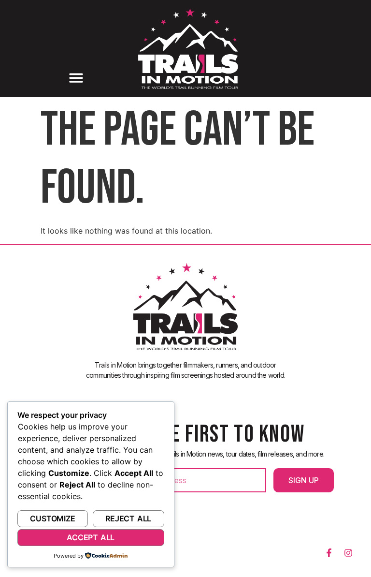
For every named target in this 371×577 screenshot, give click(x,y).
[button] (75, 78)
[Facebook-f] (329, 552)
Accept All (90, 537)
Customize (52, 518)
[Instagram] (348, 552)
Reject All (128, 518)
